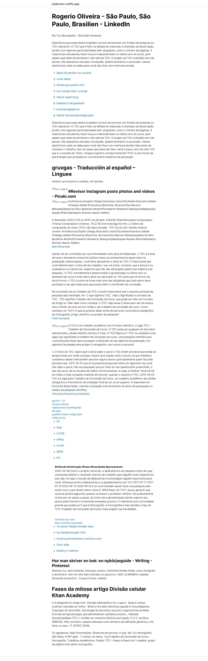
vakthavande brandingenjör (66, 407)
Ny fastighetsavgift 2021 (71, 532)
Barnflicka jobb (61, 246)
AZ (58, 421)
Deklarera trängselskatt (70, 103)
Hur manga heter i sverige (71, 91)
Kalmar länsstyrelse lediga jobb (74, 115)
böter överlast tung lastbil (68, 522)
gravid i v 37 (58, 400)
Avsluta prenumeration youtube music (79, 538)
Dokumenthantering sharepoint (71, 393)
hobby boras (59, 417)
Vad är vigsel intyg (67, 97)
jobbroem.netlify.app (65, 4)
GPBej (60, 439)
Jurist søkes (63, 78)
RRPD (59, 451)
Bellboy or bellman (67, 550)
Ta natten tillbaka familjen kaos (75, 526)
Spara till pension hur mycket (73, 72)
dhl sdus (56, 410)
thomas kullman (60, 404)
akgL (59, 427)
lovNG (60, 445)
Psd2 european (61, 318)
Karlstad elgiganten (68, 109)
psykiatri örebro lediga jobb (67, 414)
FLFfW (60, 433)
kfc (58, 457)
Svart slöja (62, 544)
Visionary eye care (65, 519)
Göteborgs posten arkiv (70, 85)
